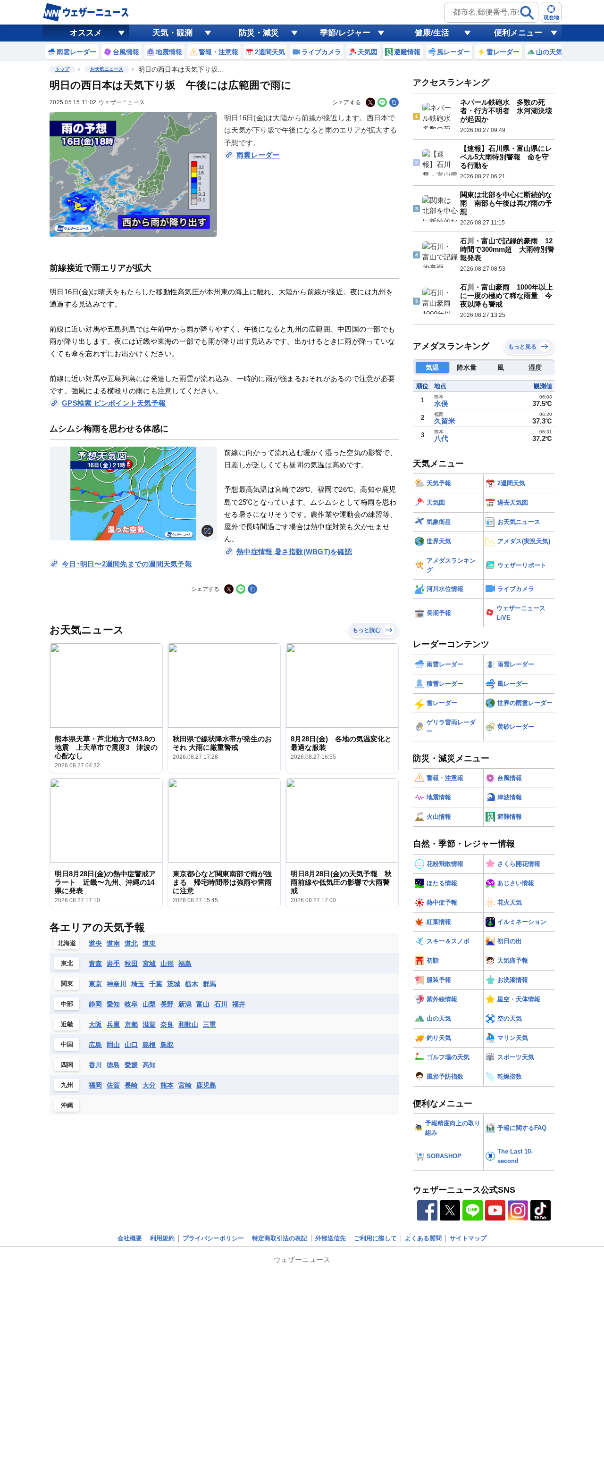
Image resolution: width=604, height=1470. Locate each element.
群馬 (209, 983)
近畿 (67, 1024)
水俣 (441, 403)
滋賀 (149, 1024)
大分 (149, 1085)
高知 (149, 1065)
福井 (238, 1004)
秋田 (131, 963)
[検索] (527, 13)
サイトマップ (468, 1238)
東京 (95, 983)
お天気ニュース (106, 69)
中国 (67, 1044)
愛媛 (131, 1065)
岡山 (113, 1044)
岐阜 (131, 1004)
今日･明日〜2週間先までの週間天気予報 (127, 564)
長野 (167, 1004)
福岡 (95, 1085)
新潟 (185, 1004)
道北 (131, 943)
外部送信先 (330, 1238)
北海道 (67, 943)
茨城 (173, 983)
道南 (113, 943)
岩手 (113, 963)
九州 (67, 1084)
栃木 (191, 983)
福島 (185, 963)
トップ (62, 69)
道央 (95, 943)
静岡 (95, 1004)
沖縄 (67, 1105)
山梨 (149, 1004)
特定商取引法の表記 (279, 1238)
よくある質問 (423, 1238)
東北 (67, 963)
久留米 (444, 420)
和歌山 (188, 1024)
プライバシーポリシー (213, 1238)
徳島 (113, 1065)
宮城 (149, 963)
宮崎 (185, 1085)
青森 (95, 963)
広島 (95, 1044)
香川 (95, 1065)
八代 (441, 438)
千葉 (155, 983)
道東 (149, 943)
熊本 (167, 1085)
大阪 (95, 1024)
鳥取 (167, 1044)
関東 (67, 983)
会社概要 (129, 1238)
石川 (220, 1004)
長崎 (131, 1085)
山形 (167, 963)
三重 (209, 1024)
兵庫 (113, 1024)
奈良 (167, 1024)
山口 (131, 1044)
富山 (203, 1004)
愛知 (113, 1004)
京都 (131, 1024)
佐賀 (113, 1085)
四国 (67, 1064)
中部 (67, 1003)
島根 (149, 1044)
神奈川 (116, 983)
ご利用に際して (375, 1238)
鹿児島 (206, 1085)
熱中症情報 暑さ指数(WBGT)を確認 (294, 552)
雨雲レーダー (258, 155)
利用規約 (162, 1238)
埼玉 (137, 983)
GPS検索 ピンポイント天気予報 (114, 403)
